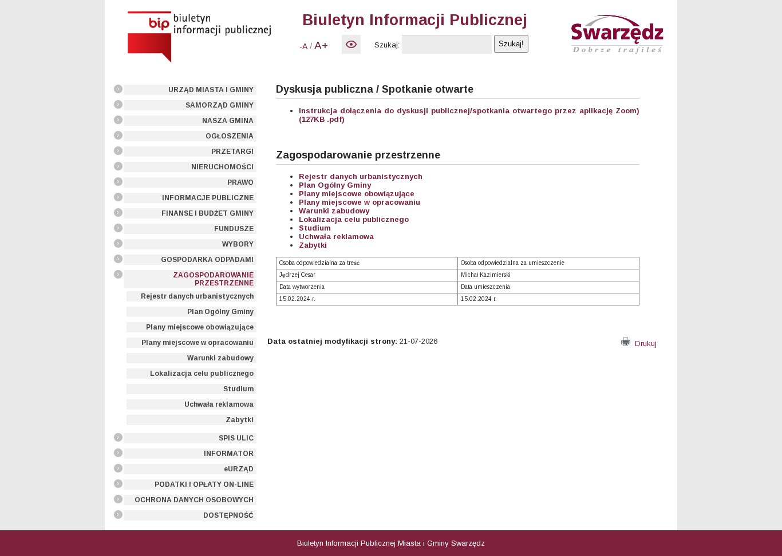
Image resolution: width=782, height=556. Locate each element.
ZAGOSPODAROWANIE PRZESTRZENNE (213, 279)
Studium (238, 389)
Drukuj (643, 343)
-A (303, 46)
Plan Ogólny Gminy (220, 312)
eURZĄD (239, 469)
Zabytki (240, 420)
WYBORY (238, 244)
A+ (321, 45)
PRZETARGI (232, 152)
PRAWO (240, 182)
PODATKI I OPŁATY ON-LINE (204, 484)
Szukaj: (387, 45)
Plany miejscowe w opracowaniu (197, 343)
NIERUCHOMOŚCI (222, 167)
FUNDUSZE (234, 229)
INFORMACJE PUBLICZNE (208, 198)
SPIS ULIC (236, 438)
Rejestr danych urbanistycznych (197, 296)
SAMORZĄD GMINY (219, 105)
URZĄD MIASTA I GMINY (211, 90)
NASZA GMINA (228, 121)
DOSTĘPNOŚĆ (228, 515)
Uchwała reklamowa (219, 404)
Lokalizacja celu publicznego (202, 374)
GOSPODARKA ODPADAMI (207, 260)
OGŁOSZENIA (230, 136)
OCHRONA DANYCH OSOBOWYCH (194, 500)
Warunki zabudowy (220, 358)
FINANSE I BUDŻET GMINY (207, 213)
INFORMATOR (229, 454)
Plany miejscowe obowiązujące (200, 327)
